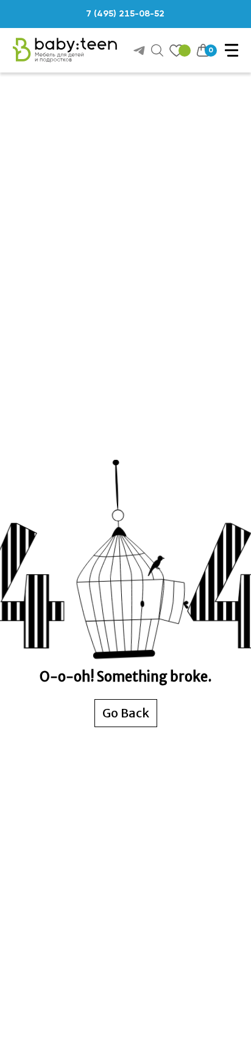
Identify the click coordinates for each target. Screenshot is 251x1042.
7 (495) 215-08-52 (125, 14)
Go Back (125, 712)
